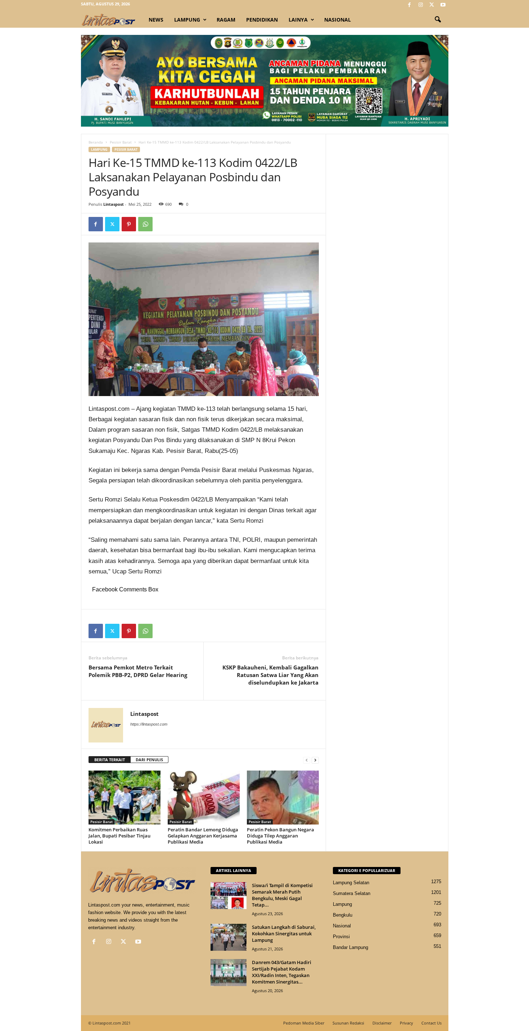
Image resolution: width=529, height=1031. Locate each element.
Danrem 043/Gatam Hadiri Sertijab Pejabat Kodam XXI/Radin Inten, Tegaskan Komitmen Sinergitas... (281, 972)
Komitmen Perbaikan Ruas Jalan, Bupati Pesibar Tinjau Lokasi (119, 835)
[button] (438, 20)
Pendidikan (262, 19)
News (156, 19)
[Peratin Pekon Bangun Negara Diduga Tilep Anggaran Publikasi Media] (283, 798)
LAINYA (298, 19)
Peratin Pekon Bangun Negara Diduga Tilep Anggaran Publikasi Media (280, 835)
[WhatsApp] (145, 224)
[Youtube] (443, 5)
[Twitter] (432, 5)
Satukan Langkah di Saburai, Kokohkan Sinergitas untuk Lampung (284, 933)
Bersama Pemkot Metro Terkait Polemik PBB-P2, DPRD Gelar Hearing (138, 671)
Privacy (406, 1023)
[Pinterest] (129, 224)
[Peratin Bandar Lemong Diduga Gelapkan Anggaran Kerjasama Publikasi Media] (204, 798)
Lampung (187, 19)
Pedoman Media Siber (303, 1023)
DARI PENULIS (149, 759)
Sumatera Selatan (351, 893)
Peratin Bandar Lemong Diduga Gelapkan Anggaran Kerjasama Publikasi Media (203, 835)
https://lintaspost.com (148, 724)
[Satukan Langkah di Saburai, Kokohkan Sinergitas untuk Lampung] (229, 937)
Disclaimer (382, 1023)
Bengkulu (342, 915)
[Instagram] (420, 5)
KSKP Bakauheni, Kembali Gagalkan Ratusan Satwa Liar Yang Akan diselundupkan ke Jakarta (270, 675)
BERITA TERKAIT (109, 759)
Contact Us (431, 1023)
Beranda (96, 142)
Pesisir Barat (121, 142)
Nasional (337, 19)
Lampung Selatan (351, 882)
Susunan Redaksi (348, 1023)
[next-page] (315, 760)
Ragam (226, 19)
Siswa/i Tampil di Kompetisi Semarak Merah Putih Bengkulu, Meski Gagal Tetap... (282, 895)
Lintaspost (113, 204)
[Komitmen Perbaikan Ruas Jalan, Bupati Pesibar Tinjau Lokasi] (124, 798)
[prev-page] (306, 760)
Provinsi (341, 936)
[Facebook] (409, 5)
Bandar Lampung (350, 947)
